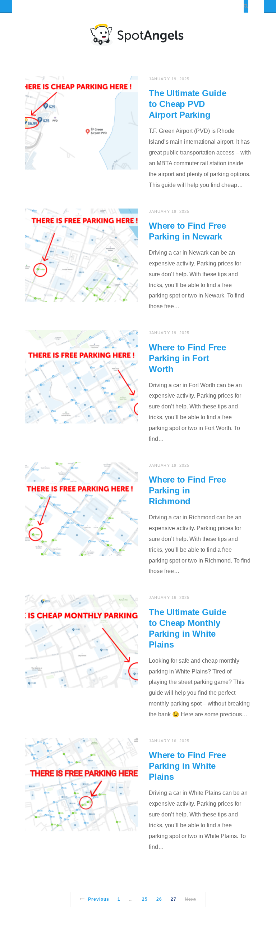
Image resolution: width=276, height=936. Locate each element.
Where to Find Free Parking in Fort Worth (187, 358)
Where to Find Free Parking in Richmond (187, 490)
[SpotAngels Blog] (138, 34)
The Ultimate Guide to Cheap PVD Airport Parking (187, 104)
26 (159, 899)
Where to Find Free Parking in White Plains (187, 766)
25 (145, 899)
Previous (98, 899)
